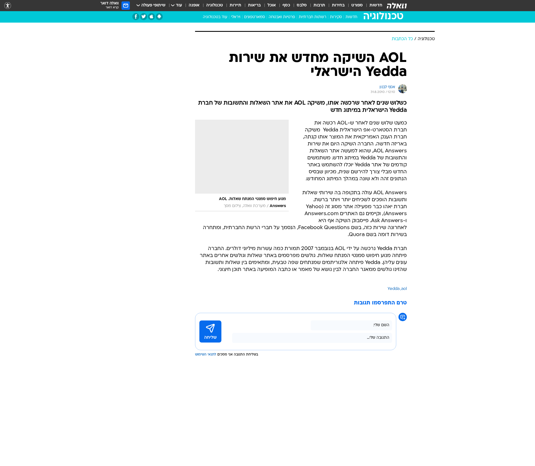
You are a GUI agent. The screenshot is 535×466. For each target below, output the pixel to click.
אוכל (272, 5)
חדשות (375, 5)
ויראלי (235, 17)
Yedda (394, 289)
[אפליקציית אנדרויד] (159, 16)
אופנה (194, 5)
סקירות (336, 17)
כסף (286, 5)
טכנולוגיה (214, 5)
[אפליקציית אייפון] (151, 16)
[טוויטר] (143, 16)
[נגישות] (7, 5)
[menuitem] (372, 6)
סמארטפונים (254, 17)
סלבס (302, 5)
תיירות (235, 5)
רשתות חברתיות (312, 17)
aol (404, 289)
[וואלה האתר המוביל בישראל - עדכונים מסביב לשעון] (397, 5)
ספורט (357, 5)
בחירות (338, 5)
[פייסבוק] (135, 16)
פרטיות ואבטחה (282, 17)
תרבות (319, 5)
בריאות (254, 5)
